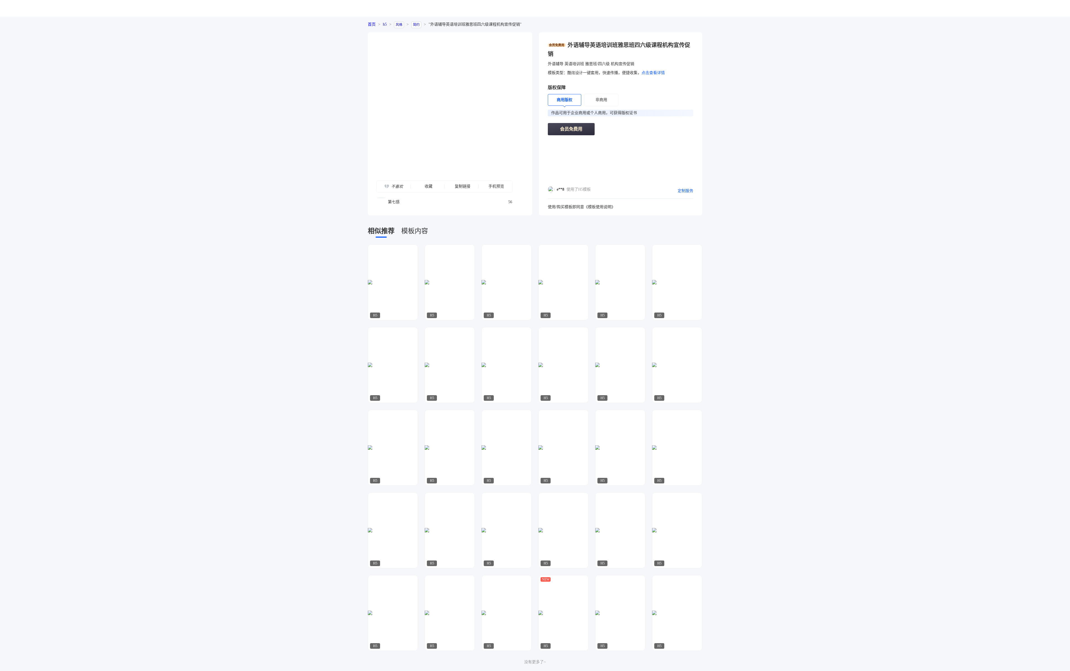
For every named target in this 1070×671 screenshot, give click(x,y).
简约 (416, 25)
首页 (372, 24)
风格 (399, 25)
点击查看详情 (653, 73)
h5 (385, 24)
